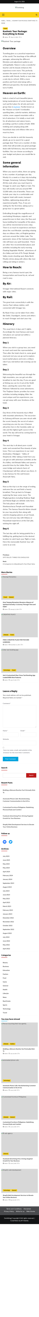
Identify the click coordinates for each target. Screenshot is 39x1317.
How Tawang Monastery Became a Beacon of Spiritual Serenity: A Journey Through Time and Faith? (19, 604)
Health (5, 989)
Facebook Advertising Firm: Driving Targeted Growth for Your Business (18, 817)
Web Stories (30, 1211)
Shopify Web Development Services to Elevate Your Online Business (18, 826)
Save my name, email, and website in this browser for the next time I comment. (17, 751)
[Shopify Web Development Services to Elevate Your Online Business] (19, 1181)
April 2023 (6, 902)
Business (6, 966)
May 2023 (6, 898)
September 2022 (8, 929)
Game (5, 982)
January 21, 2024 (14, 609)
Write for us (20, 1211)
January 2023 (7, 914)
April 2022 (6, 949)
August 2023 (7, 887)
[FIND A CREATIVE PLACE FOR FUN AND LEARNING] (19, 625)
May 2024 (6, 868)
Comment (7, 703)
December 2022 (8, 918)
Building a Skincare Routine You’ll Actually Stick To (19, 791)
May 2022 (6, 945)
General (11, 597)
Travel (5, 28)
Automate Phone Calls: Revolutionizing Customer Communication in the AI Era (16, 800)
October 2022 (7, 925)
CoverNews (14, 1220)
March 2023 (7, 906)
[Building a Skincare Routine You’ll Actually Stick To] (19, 1034)
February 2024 (8, 875)
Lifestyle (6, 635)
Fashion (5, 974)
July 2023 (6, 891)
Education (6, 970)
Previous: (16, 556)
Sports (5, 1005)
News (5, 997)
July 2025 (6, 856)
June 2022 (6, 941)
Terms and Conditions (14, 1209)
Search (4, 767)
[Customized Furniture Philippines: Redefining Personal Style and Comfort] (19, 1108)
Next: (19, 562)
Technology (7, 670)
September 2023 (8, 883)
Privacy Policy (9, 1211)
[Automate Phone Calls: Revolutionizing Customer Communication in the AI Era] (19, 1071)
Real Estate (6, 1001)
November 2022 (8, 922)
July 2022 (6, 937)
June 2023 (6, 895)
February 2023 (8, 910)
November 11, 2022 (15, 645)
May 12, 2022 (14, 37)
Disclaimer (27, 1209)
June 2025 (6, 860)
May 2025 (6, 864)
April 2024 (6, 871)
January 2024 (7, 879)
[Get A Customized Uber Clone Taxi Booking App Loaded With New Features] (19, 661)
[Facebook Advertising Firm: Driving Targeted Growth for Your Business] (19, 1144)
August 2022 (7, 933)
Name (5, 731)
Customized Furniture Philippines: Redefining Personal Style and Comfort (18, 808)
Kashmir (16, 107)
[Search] (36, 14)
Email (22, 731)
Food (4, 978)
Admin (6, 37)
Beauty (5, 962)
